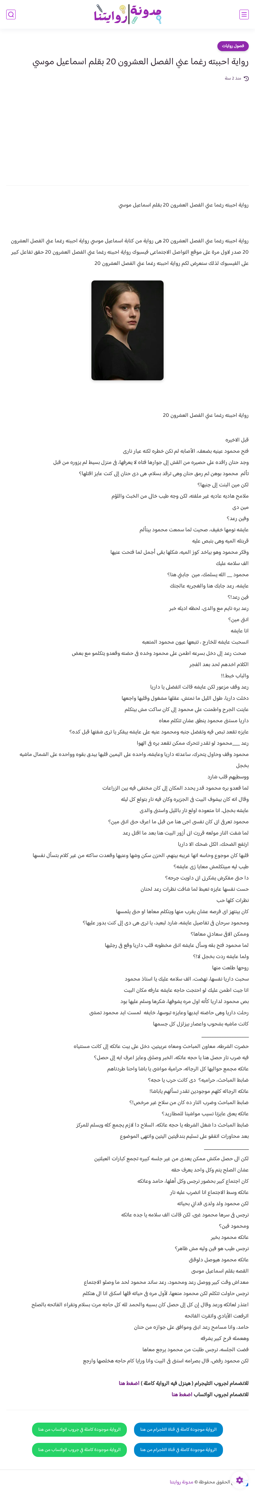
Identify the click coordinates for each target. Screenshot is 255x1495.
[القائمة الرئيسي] (244, 14)
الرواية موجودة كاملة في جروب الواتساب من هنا (79, 1430)
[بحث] (11, 14)
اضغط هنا (129, 1383)
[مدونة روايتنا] (127, 14)
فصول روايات (233, 46)
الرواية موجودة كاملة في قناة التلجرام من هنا (178, 1430)
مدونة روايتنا (181, 1482)
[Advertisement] (127, 129)
